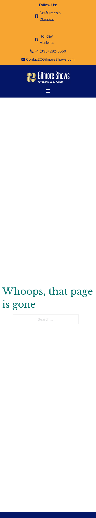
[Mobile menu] (48, 91)
